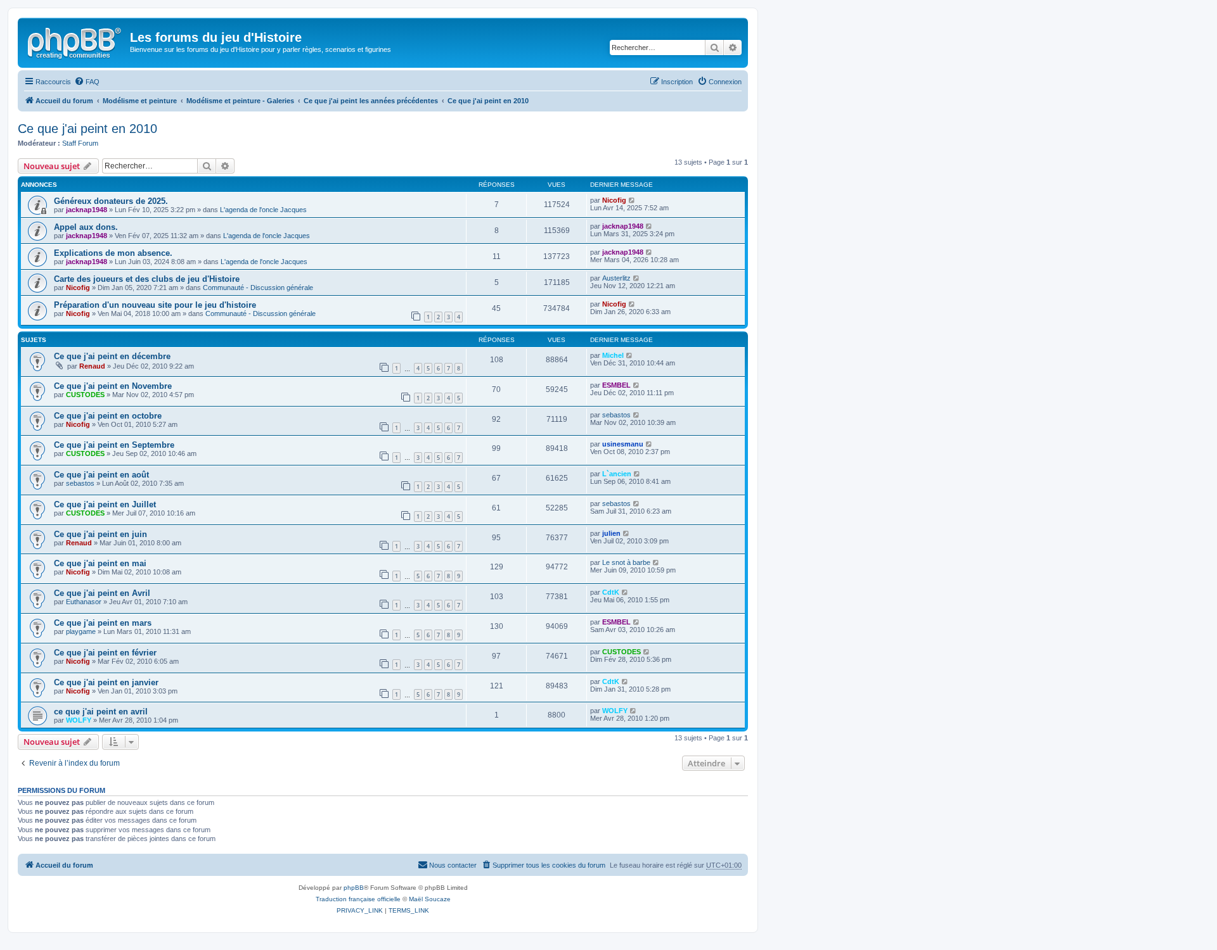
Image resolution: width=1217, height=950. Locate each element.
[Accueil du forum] (75, 41)
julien (611, 533)
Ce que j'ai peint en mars (102, 623)
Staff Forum (80, 143)
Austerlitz (616, 278)
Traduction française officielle (358, 899)
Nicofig (614, 200)
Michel (613, 355)
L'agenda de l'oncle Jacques (263, 209)
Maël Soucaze (430, 899)
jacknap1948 (86, 209)
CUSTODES (85, 394)
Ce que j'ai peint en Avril (102, 593)
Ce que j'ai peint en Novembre (113, 386)
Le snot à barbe (626, 562)
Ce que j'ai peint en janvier (106, 682)
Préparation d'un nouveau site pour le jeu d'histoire (155, 305)
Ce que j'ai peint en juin (100, 534)
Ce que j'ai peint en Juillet (105, 504)
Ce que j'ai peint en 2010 (87, 129)
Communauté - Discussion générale (258, 287)
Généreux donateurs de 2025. (111, 201)
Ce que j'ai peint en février (105, 652)
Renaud (92, 366)
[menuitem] (87, 81)
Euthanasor (83, 601)
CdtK (610, 592)
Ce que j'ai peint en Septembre (114, 445)
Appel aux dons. (86, 227)
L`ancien (616, 474)
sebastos (616, 415)
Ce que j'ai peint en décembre (112, 356)
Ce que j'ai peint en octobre (108, 416)
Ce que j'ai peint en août (101, 474)
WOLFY (78, 720)
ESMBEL (616, 385)
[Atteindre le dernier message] (632, 200)
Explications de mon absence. (113, 253)
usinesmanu (622, 444)
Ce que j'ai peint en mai (100, 563)
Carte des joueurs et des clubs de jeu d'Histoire (147, 279)
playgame (81, 631)
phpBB (354, 887)
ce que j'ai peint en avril (101, 711)
